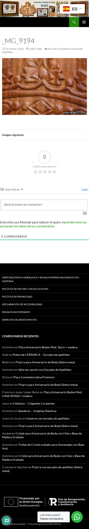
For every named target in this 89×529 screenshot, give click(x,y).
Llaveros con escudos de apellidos (47, 418)
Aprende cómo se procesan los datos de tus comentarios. (43, 224)
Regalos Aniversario (16, 312)
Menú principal (84, 22)
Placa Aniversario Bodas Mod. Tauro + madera (47, 347)
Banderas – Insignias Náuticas (37, 411)
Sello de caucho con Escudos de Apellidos (44, 369)
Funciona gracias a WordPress (44, 523)
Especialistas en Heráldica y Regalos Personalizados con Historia (40, 279)
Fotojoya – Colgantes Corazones (34, 403)
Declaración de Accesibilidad (22, 304)
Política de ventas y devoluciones (25, 288)
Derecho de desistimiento (19, 319)
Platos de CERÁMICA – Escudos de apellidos (41, 354)
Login (84, 189)
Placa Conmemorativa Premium (33, 377)
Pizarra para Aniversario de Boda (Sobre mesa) (45, 362)
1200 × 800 (35, 48)
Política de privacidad (17, 296)
